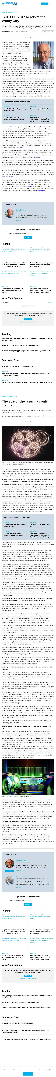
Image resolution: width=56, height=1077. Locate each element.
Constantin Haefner (17, 416)
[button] (3, 4)
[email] (33, 37)
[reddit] (30, 37)
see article (30, 186)
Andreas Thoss (6, 416)
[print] (53, 37)
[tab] (6, 302)
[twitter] (28, 37)
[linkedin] (25, 37)
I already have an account (28, 322)
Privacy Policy (49, 1069)
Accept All (28, 1073)
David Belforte (6, 31)
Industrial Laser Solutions (9, 12)
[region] (28, 306)
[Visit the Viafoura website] (50, 310)
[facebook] (22, 37)
